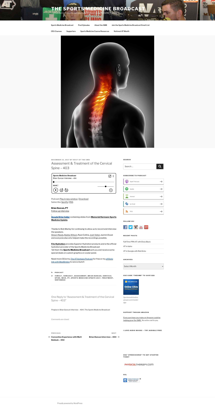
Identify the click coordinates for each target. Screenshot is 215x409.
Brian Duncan (95, 276)
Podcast (59, 272)
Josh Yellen (95, 235)
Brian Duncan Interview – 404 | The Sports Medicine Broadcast (85, 310)
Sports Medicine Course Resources (94, 31)
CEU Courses (56, 31)
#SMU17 (58, 276)
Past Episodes (84, 25)
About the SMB (100, 25)
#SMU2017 (68, 276)
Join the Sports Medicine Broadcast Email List (131, 25)
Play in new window (69, 199)
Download (83, 199)
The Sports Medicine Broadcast (98, 8)
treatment (107, 278)
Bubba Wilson (70, 235)
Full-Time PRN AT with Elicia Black (137, 242)
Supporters (71, 31)
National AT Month (121, 31)
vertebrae (60, 280)
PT (68, 278)
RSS (71, 202)
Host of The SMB (81, 160)
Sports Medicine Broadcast (62, 25)
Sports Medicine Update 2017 (86, 278)
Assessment (80, 276)
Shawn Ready (57, 235)
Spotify (64, 202)
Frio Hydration (58, 244)
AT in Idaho (127, 246)
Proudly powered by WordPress (69, 403)
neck (63, 278)
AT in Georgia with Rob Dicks (134, 251)
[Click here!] (51, 214)
